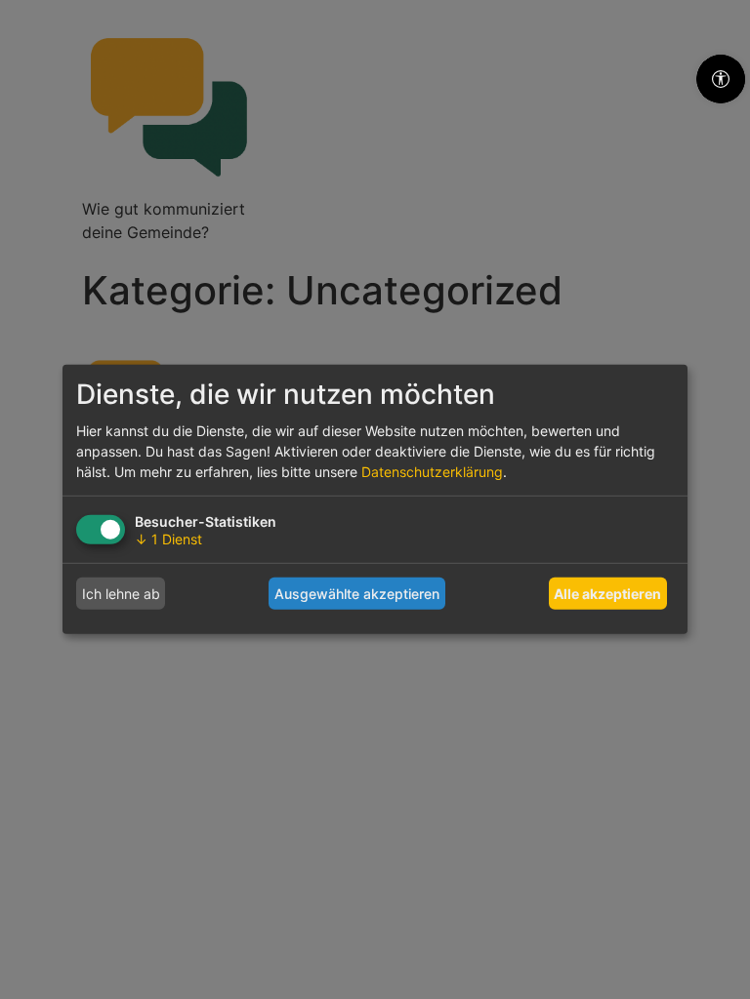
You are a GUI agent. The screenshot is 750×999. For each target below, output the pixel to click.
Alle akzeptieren (607, 593)
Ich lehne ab (121, 593)
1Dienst (168, 539)
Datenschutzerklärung (432, 471)
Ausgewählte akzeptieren (356, 593)
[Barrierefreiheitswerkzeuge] (720, 79)
